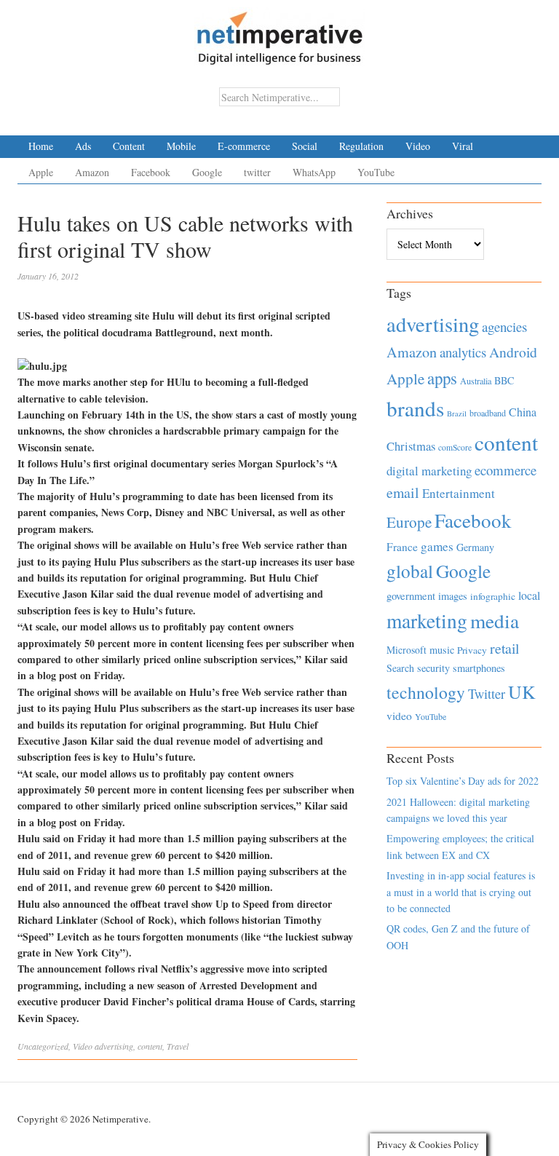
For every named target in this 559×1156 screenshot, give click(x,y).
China (522, 411)
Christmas (410, 446)
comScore (455, 447)
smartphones (479, 668)
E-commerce (244, 146)
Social (304, 146)
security (433, 668)
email (402, 492)
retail (504, 648)
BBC (504, 380)
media (494, 620)
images (452, 596)
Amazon (92, 172)
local (529, 595)
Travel (178, 1046)
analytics (463, 352)
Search (400, 668)
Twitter (486, 693)
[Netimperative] (279, 33)
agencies (504, 326)
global (409, 570)
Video (417, 146)
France (402, 546)
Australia (475, 381)
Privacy (472, 650)
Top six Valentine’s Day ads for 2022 (462, 781)
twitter (257, 172)
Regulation (361, 146)
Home (40, 146)
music (441, 650)
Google (207, 172)
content (150, 1046)
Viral (462, 146)
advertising (114, 1046)
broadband (487, 413)
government (410, 596)
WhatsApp (314, 172)
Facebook (150, 172)
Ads (83, 146)
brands (415, 408)
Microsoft (406, 650)
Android (513, 352)
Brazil (457, 413)
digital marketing (429, 470)
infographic (492, 596)
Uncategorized (42, 1046)
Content (129, 146)
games (437, 546)
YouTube (376, 172)
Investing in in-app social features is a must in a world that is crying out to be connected (460, 891)
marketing (426, 620)
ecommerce (505, 470)
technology (425, 692)
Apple (40, 172)
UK (522, 691)
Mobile (181, 146)
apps (442, 378)
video (399, 715)
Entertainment (458, 493)
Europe (409, 522)
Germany (475, 547)
